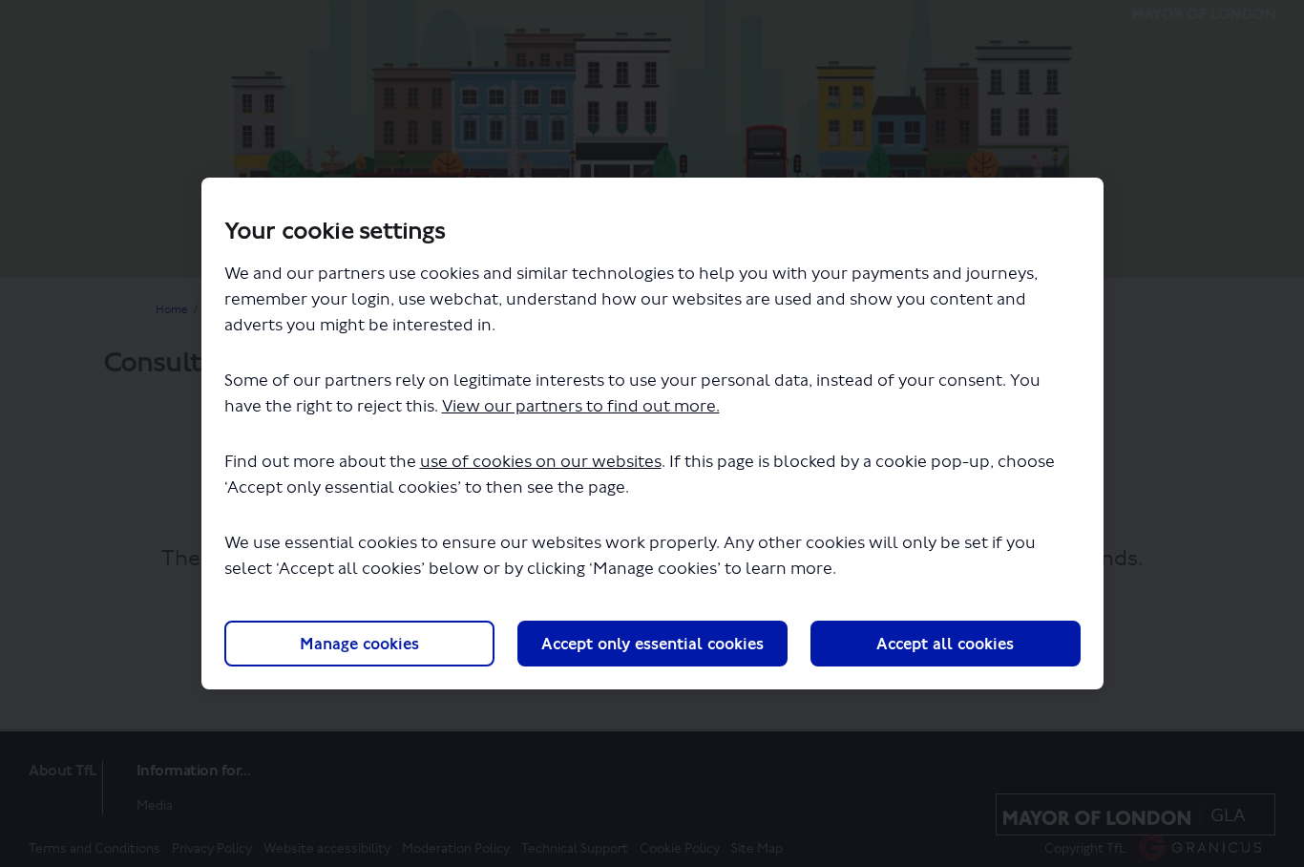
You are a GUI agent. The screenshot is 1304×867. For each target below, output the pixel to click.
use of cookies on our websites (541, 462)
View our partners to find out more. (581, 406)
